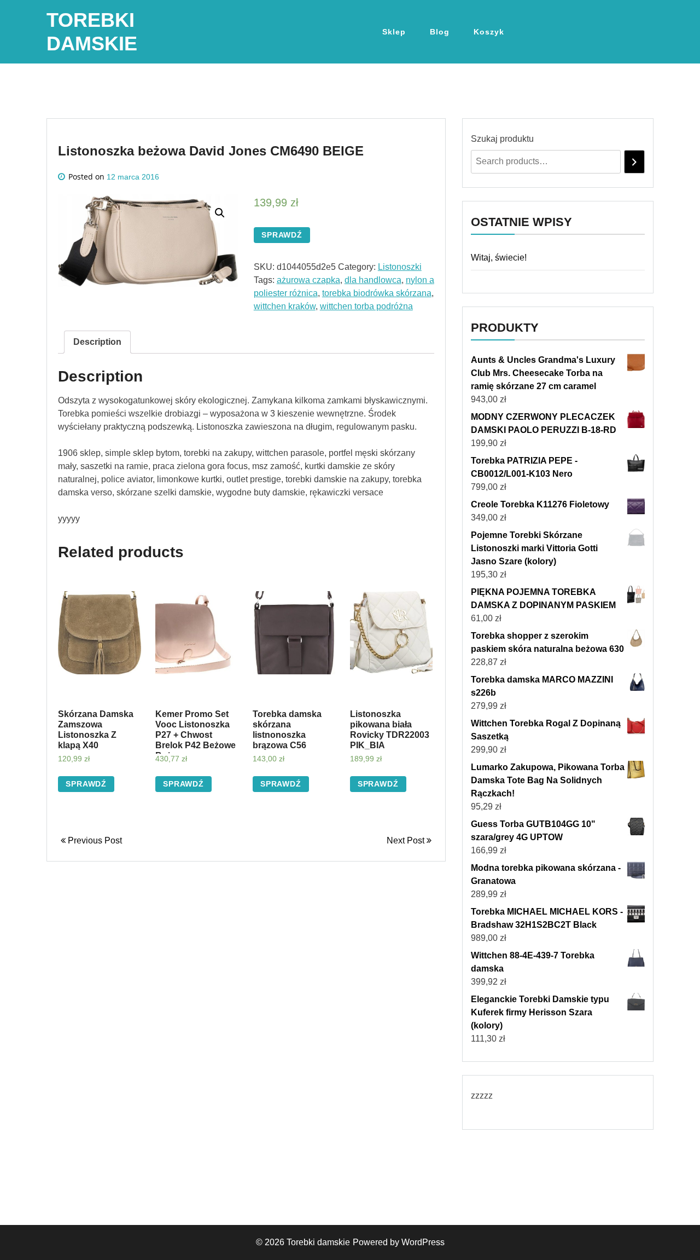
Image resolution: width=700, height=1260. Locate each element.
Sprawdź (281, 234)
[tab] (97, 342)
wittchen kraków (285, 306)
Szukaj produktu (502, 138)
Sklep (394, 31)
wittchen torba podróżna (366, 306)
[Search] (634, 162)
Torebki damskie (318, 1242)
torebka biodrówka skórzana (376, 293)
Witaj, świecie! (499, 257)
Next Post (407, 840)
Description (97, 341)
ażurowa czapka (308, 280)
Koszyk (489, 31)
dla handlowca (373, 280)
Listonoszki (400, 266)
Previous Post (94, 840)
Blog (440, 31)
